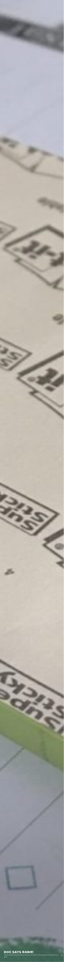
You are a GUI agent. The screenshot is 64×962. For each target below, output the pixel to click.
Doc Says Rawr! (19, 952)
